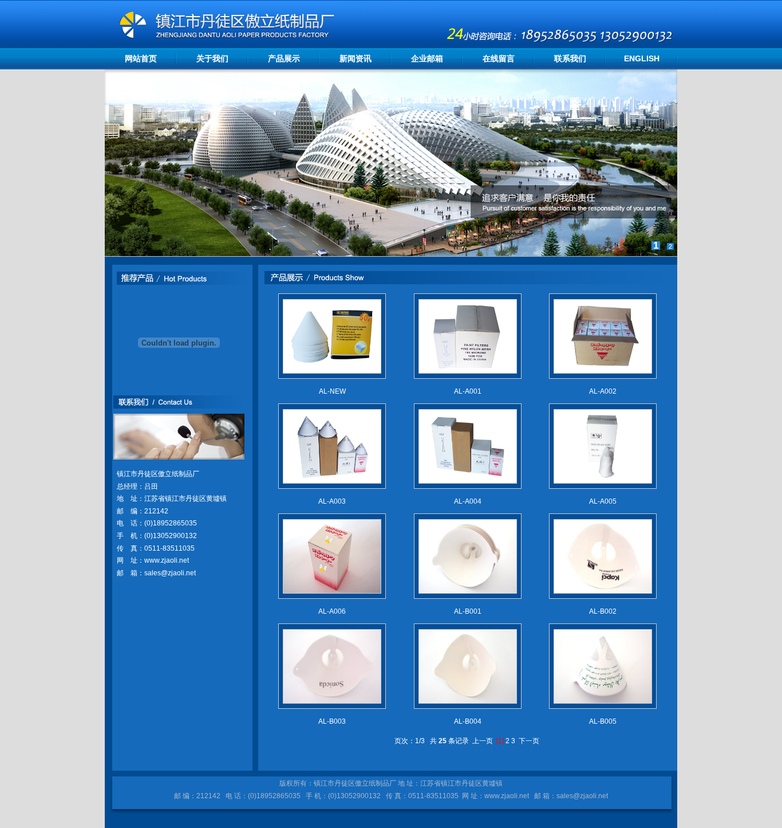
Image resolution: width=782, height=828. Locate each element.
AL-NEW (332, 391)
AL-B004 (467, 721)
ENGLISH (641, 58)
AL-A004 (467, 501)
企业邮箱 (427, 58)
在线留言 (499, 58)
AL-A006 (332, 611)
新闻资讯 (355, 58)
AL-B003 (332, 721)
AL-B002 (603, 611)
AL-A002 (603, 391)
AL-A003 (332, 501)
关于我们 (212, 58)
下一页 (529, 741)
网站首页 (141, 58)
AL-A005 (603, 501)
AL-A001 (467, 391)
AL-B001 (467, 611)
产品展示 (284, 58)
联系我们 (570, 58)
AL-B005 (603, 721)
